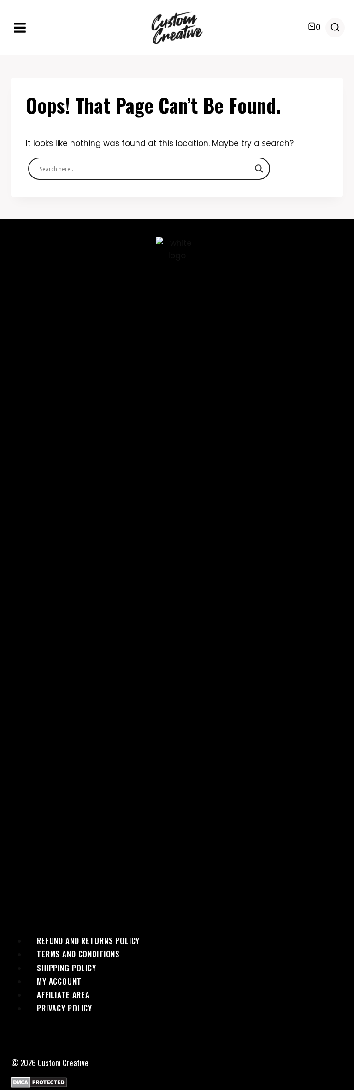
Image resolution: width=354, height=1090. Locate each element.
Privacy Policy (64, 1008)
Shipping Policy (66, 968)
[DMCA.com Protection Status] (177, 1082)
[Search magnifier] (259, 168)
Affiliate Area (63, 994)
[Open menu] (20, 27)
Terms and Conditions (78, 954)
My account (59, 981)
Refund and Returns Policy (88, 940)
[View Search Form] (335, 27)
